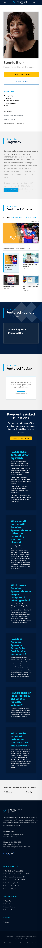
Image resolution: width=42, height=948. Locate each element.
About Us (8, 901)
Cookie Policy (19, 943)
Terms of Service (32, 943)
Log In (7, 922)
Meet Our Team (10, 904)
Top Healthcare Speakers (13, 886)
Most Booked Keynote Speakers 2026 (17, 874)
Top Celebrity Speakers (12, 883)
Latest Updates (10, 907)
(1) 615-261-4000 (15, 842)
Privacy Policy (8, 943)
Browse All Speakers (11, 889)
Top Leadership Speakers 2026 (15, 880)
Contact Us (8, 910)
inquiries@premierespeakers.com (19, 847)
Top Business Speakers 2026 (14, 871)
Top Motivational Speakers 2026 (15, 877)
